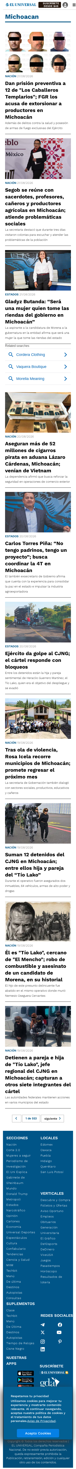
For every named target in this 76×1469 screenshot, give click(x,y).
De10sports (49, 1243)
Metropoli (13, 1199)
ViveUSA (47, 1254)
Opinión (12, 1215)
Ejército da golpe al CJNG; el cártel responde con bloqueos (37, 660)
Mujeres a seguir (18, 1155)
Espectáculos (16, 1237)
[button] (49, 5)
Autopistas (14, 1292)
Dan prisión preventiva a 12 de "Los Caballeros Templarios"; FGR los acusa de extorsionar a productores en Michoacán (35, 100)
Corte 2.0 (13, 1150)
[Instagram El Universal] (43, 1342)
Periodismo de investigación (17, 1163)
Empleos (47, 1216)
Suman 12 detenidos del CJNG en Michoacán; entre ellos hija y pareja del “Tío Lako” (34, 865)
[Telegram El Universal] (43, 1325)
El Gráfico (48, 1238)
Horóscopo (49, 1271)
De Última (13, 1326)
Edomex (47, 1144)
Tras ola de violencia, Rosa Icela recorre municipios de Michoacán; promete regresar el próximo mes (37, 763)
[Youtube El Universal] (59, 1333)
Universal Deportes (20, 1232)
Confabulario (16, 1248)
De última (13, 1281)
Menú (10, 1276)
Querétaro (48, 1166)
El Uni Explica (16, 1172)
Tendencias (14, 1254)
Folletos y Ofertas (54, 1205)
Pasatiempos (50, 1265)
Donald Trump (17, 1194)
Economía (13, 1226)
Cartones (13, 1221)
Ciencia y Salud (18, 1259)
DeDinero (47, 1249)
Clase (10, 1310)
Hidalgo (46, 1161)
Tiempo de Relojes (20, 1343)
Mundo (11, 1188)
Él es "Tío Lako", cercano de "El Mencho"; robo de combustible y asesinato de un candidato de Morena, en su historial (35, 966)
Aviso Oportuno (52, 1211)
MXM (10, 1265)
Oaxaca (46, 1150)
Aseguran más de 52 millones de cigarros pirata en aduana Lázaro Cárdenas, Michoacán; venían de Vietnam (35, 457)
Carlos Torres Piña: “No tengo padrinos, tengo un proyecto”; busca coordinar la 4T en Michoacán (36, 556)
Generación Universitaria (50, 1230)
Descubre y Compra (56, 1200)
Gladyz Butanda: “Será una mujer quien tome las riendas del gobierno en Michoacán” (37, 312)
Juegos (46, 1260)
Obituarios (48, 1222)
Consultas (13, 1298)
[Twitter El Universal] (43, 1333)
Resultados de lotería (51, 1279)
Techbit (11, 1270)
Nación (10, 76)
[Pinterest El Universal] (60, 1342)
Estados (12, 294)
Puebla (46, 1155)
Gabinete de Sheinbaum (15, 1180)
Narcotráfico (15, 1210)
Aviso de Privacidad (41, 1421)
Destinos (12, 1287)
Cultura (11, 1243)
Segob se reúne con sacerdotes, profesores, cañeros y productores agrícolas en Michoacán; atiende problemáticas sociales (35, 207)
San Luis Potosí (52, 1172)
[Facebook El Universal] (60, 1325)
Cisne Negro (15, 1348)
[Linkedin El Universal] (43, 1349)
